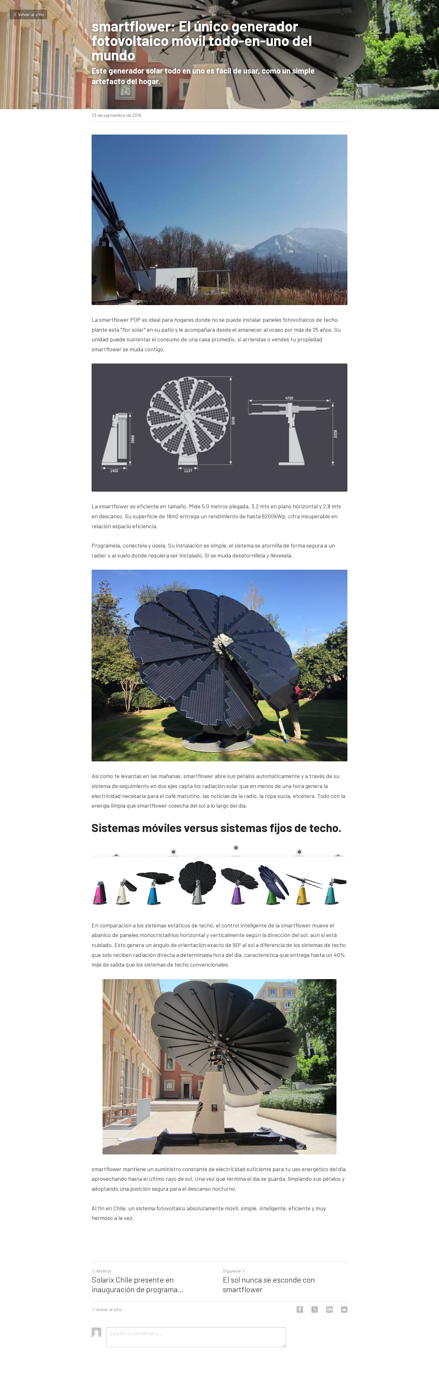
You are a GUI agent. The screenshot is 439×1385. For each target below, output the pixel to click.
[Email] (344, 1309)
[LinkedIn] (329, 1309)
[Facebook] (300, 1309)
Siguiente (232, 1271)
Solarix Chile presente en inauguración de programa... (138, 1284)
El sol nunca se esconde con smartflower (269, 1284)
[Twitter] (314, 1309)
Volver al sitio (31, 14)
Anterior (104, 1271)
